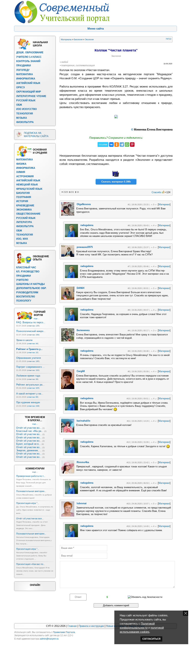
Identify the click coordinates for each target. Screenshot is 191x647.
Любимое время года (28, 375)
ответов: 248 (33, 406)
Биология (78, 39)
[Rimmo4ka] (67, 472)
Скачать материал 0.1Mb (116, 181)
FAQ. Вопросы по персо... (30, 322)
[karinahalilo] (67, 431)
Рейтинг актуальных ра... (30, 384)
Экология (89, 39)
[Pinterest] (132, 144)
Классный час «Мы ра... (29, 431)
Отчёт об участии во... (29, 427)
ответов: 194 (33, 335)
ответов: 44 (32, 343)
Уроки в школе (24, 340)
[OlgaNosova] (67, 214)
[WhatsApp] (127, 144)
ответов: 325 (33, 388)
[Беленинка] (67, 340)
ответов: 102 (33, 370)
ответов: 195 (33, 361)
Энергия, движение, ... (29, 450)
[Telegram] (122, 144)
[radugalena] (71, 236)
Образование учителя (28, 357)
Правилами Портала (64, 632)
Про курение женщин (28, 402)
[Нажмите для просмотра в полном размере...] (116, 117)
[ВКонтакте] (111, 144)
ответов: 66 (32, 397)
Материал (164, 204)
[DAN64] (67, 298)
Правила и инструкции (91, 626)
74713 (168, 39)
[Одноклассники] (116, 144)
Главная (72, 626)
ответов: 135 (33, 326)
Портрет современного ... (30, 366)
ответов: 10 (32, 352)
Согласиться (151, 638)
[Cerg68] (67, 388)
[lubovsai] (67, 515)
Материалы (66, 39)
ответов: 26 (32, 379)
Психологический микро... (31, 331)
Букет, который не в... (28, 443)
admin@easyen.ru (49, 638)
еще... (36, 318)
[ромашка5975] (67, 256)
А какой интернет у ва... (29, 393)
